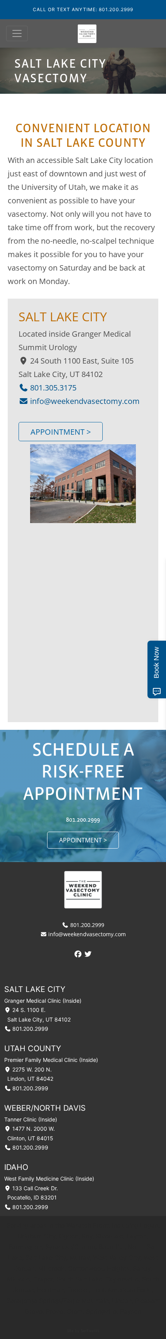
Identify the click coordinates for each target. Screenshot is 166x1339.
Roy (87, 1236)
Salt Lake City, (47, 1257)
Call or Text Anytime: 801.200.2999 (83, 9)
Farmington (25, 1247)
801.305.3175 (52, 387)
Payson (130, 1311)
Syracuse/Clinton (70, 1247)
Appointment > (60, 431)
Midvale (18, 1279)
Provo (54, 1311)
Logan (149, 1225)
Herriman (50, 1290)
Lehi (98, 1290)
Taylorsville (122, 1279)
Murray (79, 1257)
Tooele (77, 1290)
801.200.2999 (83, 819)
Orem (75, 1311)
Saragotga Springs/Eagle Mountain (57, 1300)
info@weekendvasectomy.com (84, 400)
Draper (43, 1279)
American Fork (129, 1290)
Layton (137, 1236)
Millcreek (51, 1268)
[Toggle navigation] (17, 33)
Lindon (122, 1300)
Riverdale (109, 1236)
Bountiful (111, 1247)
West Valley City (116, 1257)
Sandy (142, 1268)
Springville (101, 1311)
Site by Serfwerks (83, 1330)
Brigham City (37, 1236)
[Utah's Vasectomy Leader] (87, 33)
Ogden (68, 1236)
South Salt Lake (79, 1279)
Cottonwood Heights (98, 1268)
